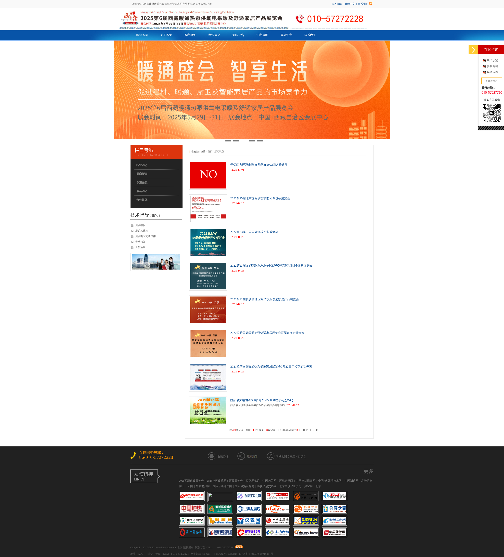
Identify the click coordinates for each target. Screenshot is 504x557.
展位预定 (492, 60)
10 (304, 430)
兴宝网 (308, 486)
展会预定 (286, 35)
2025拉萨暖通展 (216, 480)
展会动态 (141, 191)
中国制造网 (351, 480)
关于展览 (166, 35)
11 (308, 430)
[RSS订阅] (370, 3)
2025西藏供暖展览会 (191, 480)
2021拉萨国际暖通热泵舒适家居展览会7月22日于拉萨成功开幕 (271, 366)
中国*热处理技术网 (330, 480)
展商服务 (190, 35)
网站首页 (142, 35)
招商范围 (262, 35)
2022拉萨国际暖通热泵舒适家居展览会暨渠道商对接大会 (267, 332)
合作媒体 (141, 199)
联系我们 (363, 3)
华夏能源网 (203, 486)
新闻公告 (238, 35)
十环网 (189, 486)
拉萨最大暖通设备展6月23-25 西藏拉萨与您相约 (261, 400)
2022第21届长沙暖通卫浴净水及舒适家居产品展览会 (264, 299)
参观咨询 (492, 66)
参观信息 (214, 35)
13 (317, 430)
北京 (318, 486)
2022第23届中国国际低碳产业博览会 (254, 232)
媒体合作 (492, 72)
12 (312, 430)
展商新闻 (141, 173)
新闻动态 (219, 151)
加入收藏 (337, 3)
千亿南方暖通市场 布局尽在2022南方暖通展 (259, 164)
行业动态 (141, 165)
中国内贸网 (269, 480)
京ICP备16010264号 (262, 553)
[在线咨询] (473, 49)
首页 (210, 151)
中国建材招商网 (305, 480)
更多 (368, 471)
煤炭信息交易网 (266, 486)
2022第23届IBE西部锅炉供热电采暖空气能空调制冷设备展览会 (271, 265)
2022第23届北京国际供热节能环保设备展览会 (260, 198)
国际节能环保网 (222, 486)
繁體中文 (350, 3)
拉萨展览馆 (252, 480)
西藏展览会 (236, 480)
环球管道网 (286, 480)
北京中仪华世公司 (290, 486)
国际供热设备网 (244, 486)
